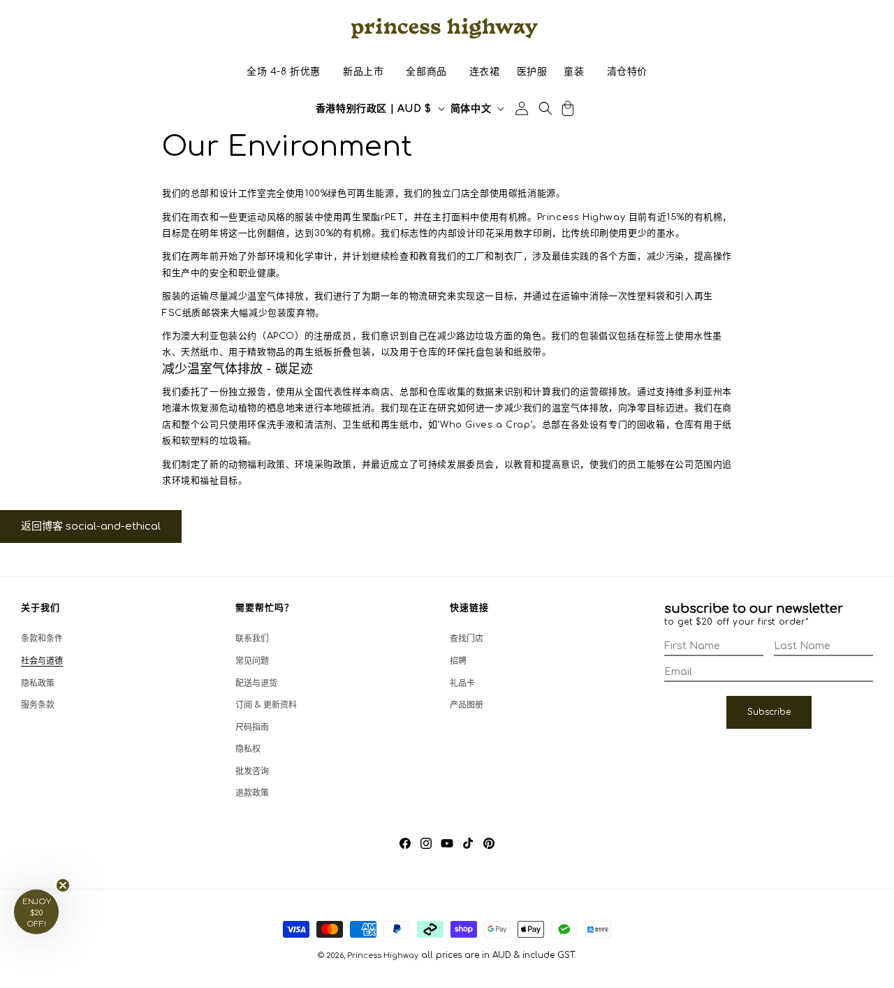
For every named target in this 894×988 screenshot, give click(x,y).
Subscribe (769, 712)
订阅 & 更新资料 (266, 705)
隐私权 (248, 749)
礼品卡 (462, 683)
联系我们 (252, 639)
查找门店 (466, 639)
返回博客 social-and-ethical (91, 526)
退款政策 (252, 793)
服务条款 (37, 705)
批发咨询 (252, 771)
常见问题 (252, 661)
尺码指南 (252, 727)
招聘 (458, 661)
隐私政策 (37, 683)
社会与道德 (42, 661)
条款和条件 (42, 639)
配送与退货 (256, 683)
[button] (283, 72)
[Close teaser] (63, 885)
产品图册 (466, 705)
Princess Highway (382, 955)
